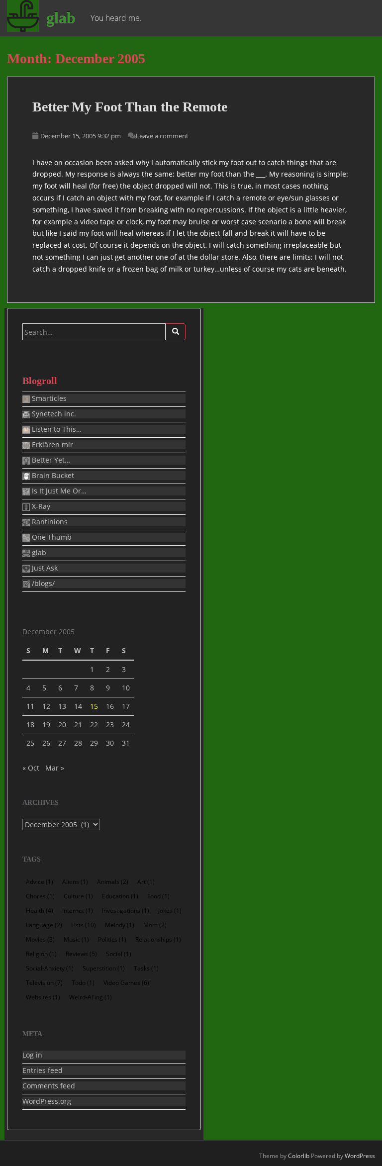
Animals (112, 881)
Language (44, 925)
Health (39, 910)
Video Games (126, 982)
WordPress (360, 1156)
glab (61, 17)
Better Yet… (50, 460)
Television (44, 982)
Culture (78, 896)
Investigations (125, 910)
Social (118, 954)
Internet (77, 910)
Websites (43, 997)
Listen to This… (56, 429)
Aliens (75, 881)
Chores (40, 896)
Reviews (81, 954)
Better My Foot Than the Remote (129, 106)
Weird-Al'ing (90, 997)
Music (76, 939)
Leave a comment (162, 135)
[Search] (176, 331)
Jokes (170, 910)
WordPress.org (46, 1101)
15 (94, 706)
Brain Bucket (52, 475)
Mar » (54, 768)
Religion (41, 954)
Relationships (158, 939)
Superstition (104, 968)
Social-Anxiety (50, 968)
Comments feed (48, 1085)
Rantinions (49, 521)
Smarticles (48, 398)
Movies (40, 939)
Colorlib (298, 1156)
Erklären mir (51, 444)
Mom (155, 925)
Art (146, 881)
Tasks (146, 968)
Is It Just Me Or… (58, 490)
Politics (112, 939)
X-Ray (40, 506)
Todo (83, 982)
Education (120, 896)
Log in (32, 1055)
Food (158, 896)
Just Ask (44, 568)
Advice (39, 881)
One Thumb (51, 537)
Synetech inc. (53, 413)
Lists (83, 925)
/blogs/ (42, 583)
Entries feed (42, 1070)
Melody (119, 925)
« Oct (30, 768)
